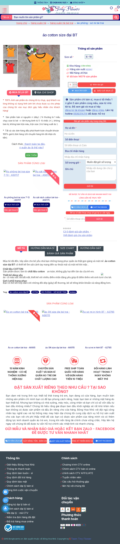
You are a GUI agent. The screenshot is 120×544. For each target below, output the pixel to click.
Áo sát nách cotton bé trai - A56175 (46, 198)
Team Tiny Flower (81, 538)
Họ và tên (70, 128)
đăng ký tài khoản (75, 110)
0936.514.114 (80, 113)
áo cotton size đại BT (19, 292)
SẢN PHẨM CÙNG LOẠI (31, 163)
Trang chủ (21, 23)
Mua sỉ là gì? (20, 92)
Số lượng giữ (72, 162)
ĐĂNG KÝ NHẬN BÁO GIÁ (83, 441)
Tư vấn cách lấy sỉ (82, 207)
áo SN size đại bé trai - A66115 (60, 347)
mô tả (21, 248)
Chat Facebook (99, 207)
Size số (68, 57)
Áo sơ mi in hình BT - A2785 (98, 347)
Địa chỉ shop (45, 92)
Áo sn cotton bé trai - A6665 (21, 347)
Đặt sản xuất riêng (61, 441)
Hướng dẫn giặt (90, 248)
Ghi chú (69, 169)
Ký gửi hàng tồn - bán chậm (34, 441)
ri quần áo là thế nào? (31, 147)
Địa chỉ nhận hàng (74, 151)
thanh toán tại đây (34, 144)
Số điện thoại (72, 139)
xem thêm (31, 155)
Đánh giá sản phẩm (60, 253)
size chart (67, 248)
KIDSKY (89, 69)
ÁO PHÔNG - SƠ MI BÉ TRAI (53, 292)
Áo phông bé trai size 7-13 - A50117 (17, 198)
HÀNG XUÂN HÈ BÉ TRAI (61, 23)
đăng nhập (98, 110)
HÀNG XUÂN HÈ (38, 23)
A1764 (35, 292)
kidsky (73, 292)
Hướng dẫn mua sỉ (42, 248)
